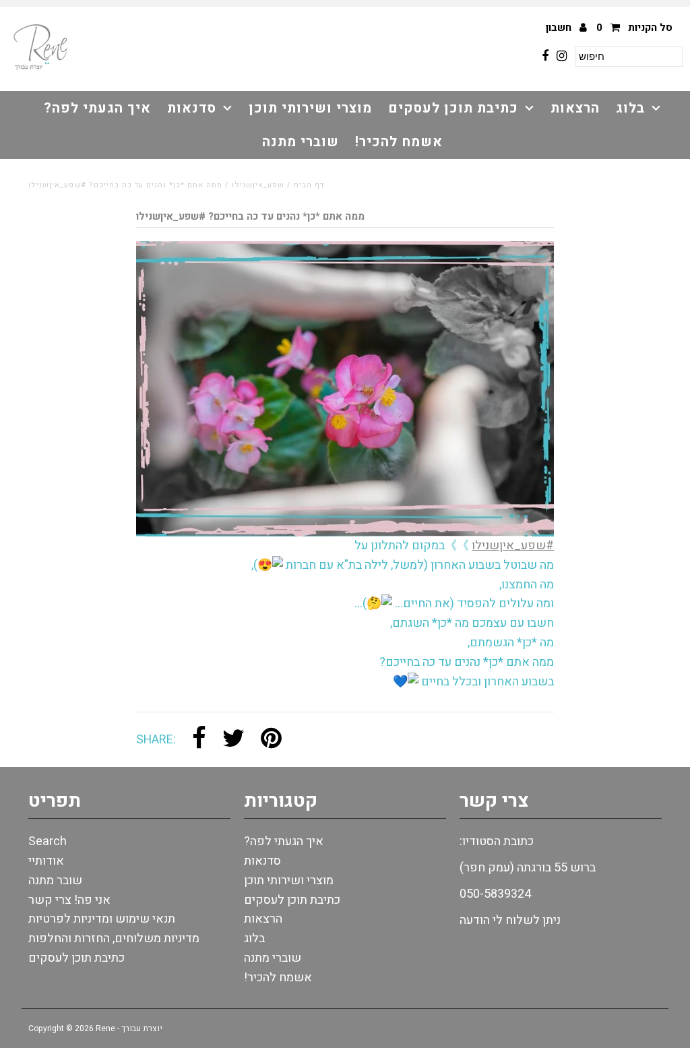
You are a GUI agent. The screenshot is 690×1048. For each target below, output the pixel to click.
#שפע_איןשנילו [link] (513, 545)
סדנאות (191, 108)
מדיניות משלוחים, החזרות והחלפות (113, 938)
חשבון (560, 27)
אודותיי (46, 861)
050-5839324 (495, 894)
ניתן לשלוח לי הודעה (510, 920)
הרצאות (575, 108)
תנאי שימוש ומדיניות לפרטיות (101, 919)
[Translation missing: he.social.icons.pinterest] (271, 739)
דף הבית (309, 185)
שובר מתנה (55, 880)
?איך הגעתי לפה (97, 108)
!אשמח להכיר (399, 142)
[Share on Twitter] (233, 739)
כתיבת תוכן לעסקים (453, 108)
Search (47, 841)
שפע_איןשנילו (258, 185)
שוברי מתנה (300, 142)
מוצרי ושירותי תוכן (310, 108)
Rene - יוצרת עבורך (129, 1028)
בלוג (630, 108)
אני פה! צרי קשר (69, 900)
